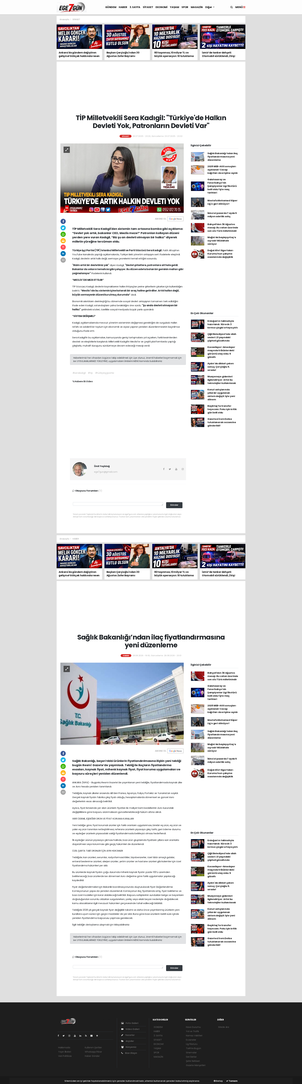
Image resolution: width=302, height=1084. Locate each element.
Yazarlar (130, 1035)
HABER (123, 7)
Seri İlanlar (191, 1056)
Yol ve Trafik (192, 1031)
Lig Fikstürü (191, 1044)
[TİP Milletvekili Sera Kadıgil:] (122, 177)
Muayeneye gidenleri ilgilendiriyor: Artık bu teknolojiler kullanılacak (221, 380)
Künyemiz (130, 1047)
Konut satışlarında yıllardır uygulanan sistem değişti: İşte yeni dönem (221, 394)
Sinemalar (191, 1052)
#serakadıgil (79, 372)
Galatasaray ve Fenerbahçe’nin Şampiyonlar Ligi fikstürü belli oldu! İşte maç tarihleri (222, 186)
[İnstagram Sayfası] (70, 1035)
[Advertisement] (42, 63)
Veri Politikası (65, 1056)
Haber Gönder (92, 1056)
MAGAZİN (197, 7)
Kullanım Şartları (93, 1047)
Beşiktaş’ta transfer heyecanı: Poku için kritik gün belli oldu (222, 409)
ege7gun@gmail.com (105, 471)
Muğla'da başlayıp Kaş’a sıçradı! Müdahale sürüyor (221, 241)
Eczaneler (191, 1039)
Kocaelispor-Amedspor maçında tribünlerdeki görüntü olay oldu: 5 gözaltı (221, 352)
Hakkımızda (64, 1047)
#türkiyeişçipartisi (104, 372)
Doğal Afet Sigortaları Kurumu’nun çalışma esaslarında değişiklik (220, 254)
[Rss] (87, 1035)
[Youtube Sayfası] (76, 1035)
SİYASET (148, 7)
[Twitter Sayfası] (65, 1035)
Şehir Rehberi (193, 1061)
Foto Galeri (131, 1023)
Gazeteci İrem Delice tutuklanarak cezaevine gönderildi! (221, 422)
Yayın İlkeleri (64, 1051)
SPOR (185, 7)
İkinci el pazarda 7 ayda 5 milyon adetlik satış (222, 215)
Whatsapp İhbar (93, 1051)
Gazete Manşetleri (195, 1065)
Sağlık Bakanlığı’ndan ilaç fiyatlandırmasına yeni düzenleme (222, 157)
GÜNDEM (110, 7)
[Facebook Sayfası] (60, 1035)
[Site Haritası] (92, 1035)
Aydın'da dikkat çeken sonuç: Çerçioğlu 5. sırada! (220, 367)
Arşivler (129, 1041)
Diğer (209, 7)
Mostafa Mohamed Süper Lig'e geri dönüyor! (222, 202)
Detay (219, 1080)
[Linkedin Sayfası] (81, 1035)
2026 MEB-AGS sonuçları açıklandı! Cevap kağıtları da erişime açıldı (222, 170)
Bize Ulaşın (131, 1053)
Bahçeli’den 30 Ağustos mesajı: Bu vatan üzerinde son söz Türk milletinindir (222, 227)
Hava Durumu (193, 1027)
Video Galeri (132, 1029)
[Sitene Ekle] (98, 1035)
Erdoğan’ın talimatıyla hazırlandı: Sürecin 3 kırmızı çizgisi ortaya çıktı (222, 324)
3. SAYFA (135, 7)
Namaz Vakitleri (194, 1035)
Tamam (233, 1080)
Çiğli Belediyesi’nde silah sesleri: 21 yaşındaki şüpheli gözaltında (221, 337)
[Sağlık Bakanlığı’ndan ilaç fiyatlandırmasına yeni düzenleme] (122, 703)
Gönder (174, 505)
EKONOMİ (161, 7)
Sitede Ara (223, 1027)
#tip (90, 372)
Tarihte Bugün (193, 1048)
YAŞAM (174, 7)
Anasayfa (65, 19)
